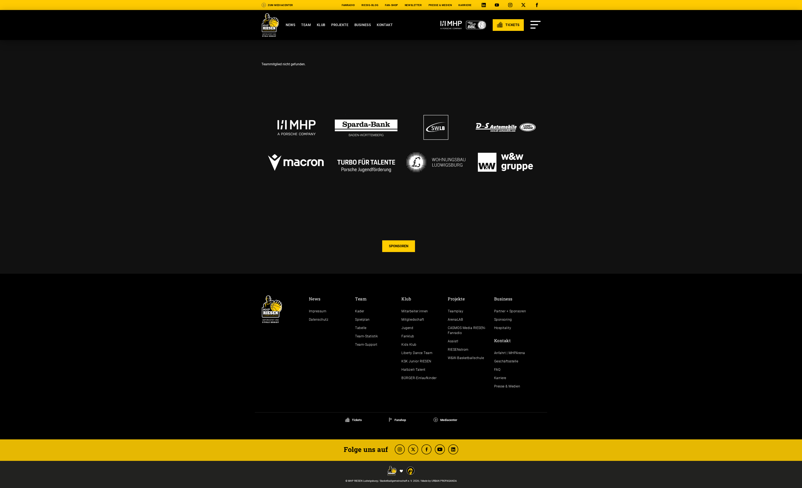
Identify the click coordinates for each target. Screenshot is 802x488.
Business (362, 25)
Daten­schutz (319, 320)
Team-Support (366, 345)
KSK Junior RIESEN (416, 361)
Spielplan (362, 320)
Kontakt (385, 25)
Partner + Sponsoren (510, 311)
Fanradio (348, 5)
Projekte (340, 25)
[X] (524, 5)
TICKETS (512, 25)
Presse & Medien (440, 5)
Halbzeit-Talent (413, 370)
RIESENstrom (458, 350)
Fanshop (400, 420)
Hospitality (502, 328)
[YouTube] (498, 5)
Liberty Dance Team (416, 353)
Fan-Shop (391, 5)
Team (306, 25)
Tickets (356, 420)
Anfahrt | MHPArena (509, 353)
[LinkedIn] (484, 5)
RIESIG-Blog (370, 5)
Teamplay (455, 311)
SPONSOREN (398, 246)
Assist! (453, 341)
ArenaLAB (455, 320)
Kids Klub (408, 345)
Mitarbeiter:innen (414, 311)
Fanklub (407, 336)
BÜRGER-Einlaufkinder (419, 378)
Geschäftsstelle (506, 361)
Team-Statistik (366, 336)
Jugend (407, 328)
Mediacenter (448, 420)
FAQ (497, 370)
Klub (321, 25)
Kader (359, 311)
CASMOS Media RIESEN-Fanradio (467, 330)
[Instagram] (511, 5)
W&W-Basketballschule (466, 358)
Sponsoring (503, 320)
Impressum (317, 311)
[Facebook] (538, 5)
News (290, 25)
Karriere (465, 5)
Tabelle (361, 328)
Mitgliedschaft (412, 320)
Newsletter (413, 5)
